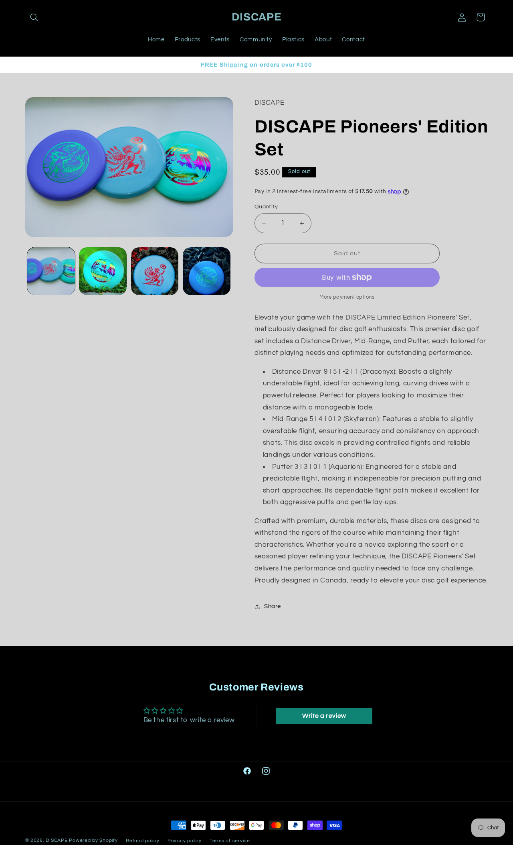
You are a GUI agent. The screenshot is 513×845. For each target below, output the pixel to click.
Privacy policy (184, 841)
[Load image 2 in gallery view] (103, 271)
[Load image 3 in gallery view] (155, 271)
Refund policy (143, 841)
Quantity (266, 207)
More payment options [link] (347, 297)
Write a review (324, 716)
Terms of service (230, 841)
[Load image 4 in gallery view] (206, 271)
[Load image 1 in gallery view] (51, 271)
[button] (34, 17)
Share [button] (272, 606)
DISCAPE (56, 840)
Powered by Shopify (93, 840)
